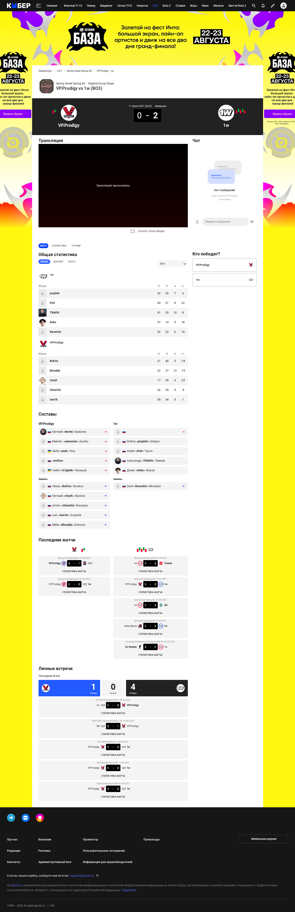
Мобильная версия (264, 838)
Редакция (13, 850)
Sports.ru (17, 885)
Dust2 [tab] (72, 261)
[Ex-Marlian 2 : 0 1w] (236, 112)
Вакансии (44, 839)
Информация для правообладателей (107, 862)
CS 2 (59, 71)
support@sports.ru (82, 875)
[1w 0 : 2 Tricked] (244, 112)
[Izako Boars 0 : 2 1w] (238, 110)
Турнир (76, 245)
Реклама (44, 850)
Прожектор (90, 839)
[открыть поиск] (253, 5)
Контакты (13, 862)
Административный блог (55, 862)
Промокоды (151, 839)
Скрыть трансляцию (151, 231)
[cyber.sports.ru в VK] (26, 818)
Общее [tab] (44, 261)
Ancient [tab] (58, 261)
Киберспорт (45, 71)
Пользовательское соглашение (104, 850)
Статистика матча (74, 571)
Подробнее (129, 890)
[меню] (38, 6)
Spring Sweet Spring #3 (79, 71)
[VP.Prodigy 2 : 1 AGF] (55, 111)
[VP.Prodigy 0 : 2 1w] (53, 112)
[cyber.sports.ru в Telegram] (12, 818)
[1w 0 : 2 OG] (240, 112)
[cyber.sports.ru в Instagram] (41, 818)
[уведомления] (263, 5)
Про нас (12, 839)
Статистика (59, 245)
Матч (43, 245)
